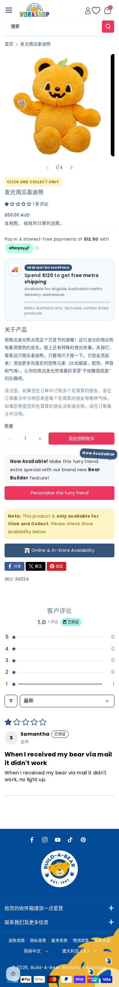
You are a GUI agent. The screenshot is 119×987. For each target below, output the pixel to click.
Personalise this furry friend (59, 493)
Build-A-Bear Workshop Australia (68, 967)
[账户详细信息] (88, 10)
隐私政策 (38, 940)
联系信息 (102, 940)
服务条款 (59, 940)
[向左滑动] (47, 167)
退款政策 (17, 940)
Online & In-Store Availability (63, 550)
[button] (9, 10)
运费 (55, 223)
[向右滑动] (71, 167)
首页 (9, 44)
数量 (9, 426)
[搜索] (108, 26)
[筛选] (11, 701)
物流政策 (81, 940)
